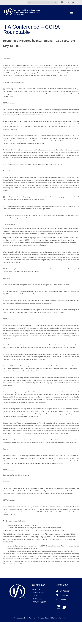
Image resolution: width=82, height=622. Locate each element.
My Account (69, 2)
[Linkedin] (59, 607)
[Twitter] (64, 607)
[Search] (56, 2)
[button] (72, 12)
